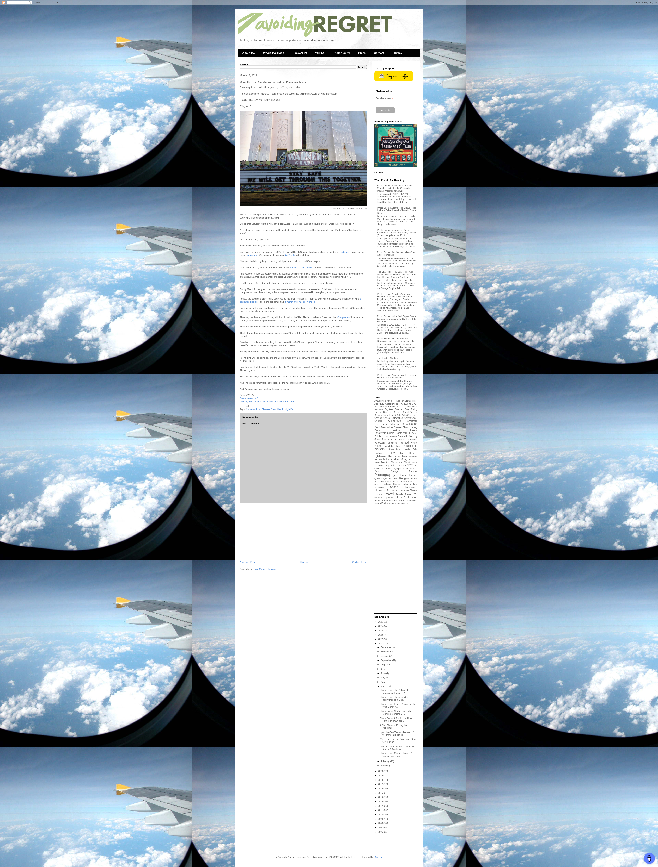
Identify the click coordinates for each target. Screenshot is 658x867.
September (386, 660)
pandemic (344, 252)
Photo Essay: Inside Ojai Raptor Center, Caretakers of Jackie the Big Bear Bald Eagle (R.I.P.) (397, 319)
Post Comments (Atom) (265, 569)
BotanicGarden (410, 412)
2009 (380, 819)
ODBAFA (378, 468)
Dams (398, 424)
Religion (404, 478)
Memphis (413, 456)
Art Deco (379, 406)
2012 (380, 806)
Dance (405, 424)
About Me (248, 53)
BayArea (389, 409)
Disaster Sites (269, 409)
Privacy (397, 53)
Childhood (394, 420)
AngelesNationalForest (406, 401)
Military (387, 459)
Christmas (412, 421)
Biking (414, 409)
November (386, 651)
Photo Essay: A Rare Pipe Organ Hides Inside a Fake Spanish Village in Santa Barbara (396, 210)
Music (407, 462)
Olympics (397, 468)
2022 (380, 639)
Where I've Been (273, 53)
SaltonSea (402, 481)
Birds (377, 412)
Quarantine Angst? (249, 398)
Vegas (377, 500)
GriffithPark (411, 439)
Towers (413, 490)
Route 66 (379, 481)
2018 (380, 780)
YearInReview (401, 504)
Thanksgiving (410, 487)
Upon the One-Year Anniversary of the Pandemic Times (397, 733)
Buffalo (397, 415)
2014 (380, 797)
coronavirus (251, 255)
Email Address (384, 98)
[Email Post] (246, 405)
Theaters (379, 490)
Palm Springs (386, 471)
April (383, 682)
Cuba (392, 424)
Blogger (378, 857)
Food (386, 436)
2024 (380, 630)
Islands (406, 449)
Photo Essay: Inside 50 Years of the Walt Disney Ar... (398, 705)
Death (377, 427)
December (386, 647)
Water (401, 500)
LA (393, 453)
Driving (413, 427)
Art (415, 403)
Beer (407, 409)
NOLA (399, 466)
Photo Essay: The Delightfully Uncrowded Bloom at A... (395, 691)
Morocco (413, 459)
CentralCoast (410, 418)
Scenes (396, 484)
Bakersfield (412, 407)
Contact (379, 53)
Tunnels (409, 494)
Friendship (403, 436)
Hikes (377, 445)
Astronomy (390, 406)
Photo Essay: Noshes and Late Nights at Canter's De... (395, 712)
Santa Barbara (382, 484)
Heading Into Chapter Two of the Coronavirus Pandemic (267, 401)
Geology (413, 436)
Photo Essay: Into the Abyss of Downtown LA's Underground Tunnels (395, 340)
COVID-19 (290, 255)
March (384, 686)
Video (385, 500)
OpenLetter (408, 468)
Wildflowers (411, 500)
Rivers (414, 478)
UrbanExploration (406, 497)
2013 (380, 801)
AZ (404, 406)
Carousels (412, 415)
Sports (394, 486)
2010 (380, 814)
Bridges (378, 415)
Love (404, 456)
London (397, 456)
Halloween (379, 442)
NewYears (379, 465)
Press (362, 53)
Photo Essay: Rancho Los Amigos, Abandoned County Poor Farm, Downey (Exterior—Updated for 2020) (396, 233)
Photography (341, 53)
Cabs (404, 415)
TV (415, 494)
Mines (396, 459)
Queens (378, 478)
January (385, 765)
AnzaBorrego (391, 404)
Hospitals (388, 446)
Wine (376, 503)
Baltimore (378, 409)
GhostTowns (381, 439)
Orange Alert (343, 317)
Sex (415, 484)
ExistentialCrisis (384, 433)
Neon (414, 462)
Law (402, 453)
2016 (380, 788)
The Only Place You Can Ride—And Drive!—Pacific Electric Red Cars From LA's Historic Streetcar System (396, 274)
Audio (399, 407)
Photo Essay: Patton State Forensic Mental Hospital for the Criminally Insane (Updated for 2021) (395, 188)
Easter (377, 430)
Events (413, 430)
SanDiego (412, 481)
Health (280, 409)
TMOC (395, 490)
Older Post (359, 562)
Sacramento (390, 481)
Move (377, 462)
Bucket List (299, 53)
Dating (413, 423)
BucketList (388, 415)
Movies (385, 462)
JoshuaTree (380, 453)
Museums (397, 462)
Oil (386, 468)
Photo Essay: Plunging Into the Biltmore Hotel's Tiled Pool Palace (397, 376)
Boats (397, 412)
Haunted (403, 442)
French (393, 436)
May (383, 677)
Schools (407, 484)
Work (383, 503)
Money (404, 459)
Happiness (392, 443)
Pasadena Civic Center (300, 267)
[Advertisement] (303, 532)
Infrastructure (394, 449)
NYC (410, 465)
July (383, 669)
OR (416, 469)
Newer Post (248, 562)
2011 (380, 810)
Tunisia (399, 494)
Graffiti (401, 439)
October (385, 656)
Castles (378, 418)
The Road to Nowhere (388, 358)
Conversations (253, 409)
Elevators (395, 430)
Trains (378, 494)
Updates (389, 498)
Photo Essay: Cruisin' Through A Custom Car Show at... (396, 754)
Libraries (413, 453)
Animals (379, 403)
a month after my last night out (300, 302)
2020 (380, 771)
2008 (380, 823)
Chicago (378, 421)
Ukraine (378, 498)
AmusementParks (383, 401)
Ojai (390, 468)
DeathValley (387, 427)
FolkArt (378, 436)
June (383, 673)
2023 (380, 635)
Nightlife (289, 409)
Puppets (413, 475)
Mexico (378, 459)
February (385, 761)
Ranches (393, 478)
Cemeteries (397, 418)
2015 (380, 793)
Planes (402, 475)
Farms (414, 433)
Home (304, 562)
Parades (413, 471)
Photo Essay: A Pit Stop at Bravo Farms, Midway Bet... (396, 719)
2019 (380, 775)
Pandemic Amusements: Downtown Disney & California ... (397, 747)
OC (415, 465)
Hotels (398, 446)
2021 (380, 643)
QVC (385, 478)
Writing (320, 53)
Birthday (387, 412)
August (384, 664)
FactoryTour (403, 433)
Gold (393, 439)
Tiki (388, 490)
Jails (415, 449)
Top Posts (404, 490)
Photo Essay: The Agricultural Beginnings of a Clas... (395, 698)
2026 (380, 622)
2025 (380, 626)
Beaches (399, 409)
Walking (393, 500)
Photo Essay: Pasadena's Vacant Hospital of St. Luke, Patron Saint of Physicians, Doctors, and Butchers (395, 297)
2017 (380, 784)
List (390, 456)
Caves (386, 418)
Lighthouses (380, 456)
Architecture (406, 403)
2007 (380, 827)
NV (404, 465)
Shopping (379, 487)
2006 (380, 832)
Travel (389, 494)
